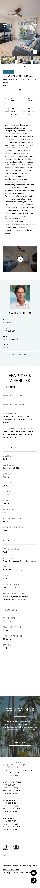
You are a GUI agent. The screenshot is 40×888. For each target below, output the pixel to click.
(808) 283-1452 (9, 803)
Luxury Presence (11, 869)
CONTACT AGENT (20, 355)
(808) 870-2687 (9, 821)
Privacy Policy (26, 872)
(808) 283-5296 (9, 331)
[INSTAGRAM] (5, 856)
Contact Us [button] (20, 742)
